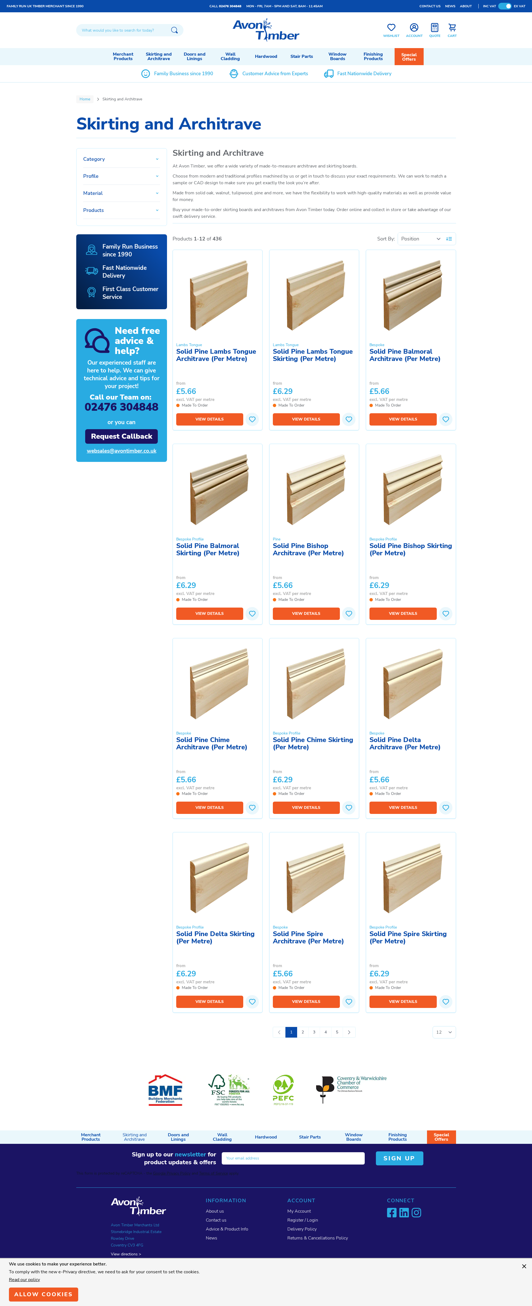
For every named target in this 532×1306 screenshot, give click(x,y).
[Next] (349, 1032)
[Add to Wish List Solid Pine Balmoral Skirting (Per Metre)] (252, 613)
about (466, 6)
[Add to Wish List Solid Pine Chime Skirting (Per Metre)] (349, 807)
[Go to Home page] (266, 30)
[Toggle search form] (174, 30)
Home (85, 99)
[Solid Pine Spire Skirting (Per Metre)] (410, 877)
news (450, 6)
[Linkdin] (404, 1212)
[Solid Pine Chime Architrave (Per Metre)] (217, 683)
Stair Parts (301, 56)
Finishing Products (373, 56)
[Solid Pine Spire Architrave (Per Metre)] (314, 877)
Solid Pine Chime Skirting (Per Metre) (313, 744)
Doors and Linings (195, 56)
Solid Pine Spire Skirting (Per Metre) (408, 938)
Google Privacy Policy (171, 1173)
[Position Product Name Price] (421, 239)
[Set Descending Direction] (449, 238)
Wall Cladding (230, 56)
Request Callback (121, 436)
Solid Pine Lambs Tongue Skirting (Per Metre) (313, 355)
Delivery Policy (302, 1229)
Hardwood (266, 56)
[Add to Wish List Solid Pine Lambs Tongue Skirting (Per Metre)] (349, 419)
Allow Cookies (43, 1294)
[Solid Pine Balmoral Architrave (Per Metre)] (410, 295)
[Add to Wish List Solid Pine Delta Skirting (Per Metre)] (252, 1002)
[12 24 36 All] (444, 1032)
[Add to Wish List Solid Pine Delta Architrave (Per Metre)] (445, 807)
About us (215, 1211)
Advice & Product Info (227, 1229)
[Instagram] (416, 1212)
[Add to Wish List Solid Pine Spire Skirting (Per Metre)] (445, 1002)
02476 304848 (230, 6)
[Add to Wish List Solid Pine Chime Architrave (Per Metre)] (252, 807)
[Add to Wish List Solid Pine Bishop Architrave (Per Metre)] (349, 613)
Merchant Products (123, 56)
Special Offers (409, 57)
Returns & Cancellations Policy (317, 1238)
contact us (430, 6)
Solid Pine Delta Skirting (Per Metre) (215, 938)
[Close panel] (524, 1266)
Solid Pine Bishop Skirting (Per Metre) (410, 550)
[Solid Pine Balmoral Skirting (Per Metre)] (217, 489)
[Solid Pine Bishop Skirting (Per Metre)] (410, 489)
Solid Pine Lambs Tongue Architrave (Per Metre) (216, 355)
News (211, 1238)
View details (209, 419)
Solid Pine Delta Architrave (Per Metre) (405, 744)
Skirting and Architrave (159, 56)
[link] (279, 1032)
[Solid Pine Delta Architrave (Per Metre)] (410, 683)
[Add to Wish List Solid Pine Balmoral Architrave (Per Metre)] (445, 419)
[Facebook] (392, 1212)
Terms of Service (213, 1173)
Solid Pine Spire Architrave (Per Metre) (308, 938)
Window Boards (337, 56)
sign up (399, 1158)
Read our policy (24, 1280)
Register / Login (302, 1220)
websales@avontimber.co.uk (121, 451)
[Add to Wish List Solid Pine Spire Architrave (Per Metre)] (349, 1002)
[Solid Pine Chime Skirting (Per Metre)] (314, 683)
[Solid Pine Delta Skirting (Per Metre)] (217, 877)
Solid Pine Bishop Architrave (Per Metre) (308, 550)
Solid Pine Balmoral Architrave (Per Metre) (405, 355)
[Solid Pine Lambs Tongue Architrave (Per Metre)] (217, 295)
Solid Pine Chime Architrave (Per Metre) (211, 744)
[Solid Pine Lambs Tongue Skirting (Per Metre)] (314, 295)
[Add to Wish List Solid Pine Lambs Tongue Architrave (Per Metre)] (252, 419)
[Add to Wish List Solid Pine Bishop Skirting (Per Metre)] (445, 613)
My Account (299, 1211)
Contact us (216, 1220)
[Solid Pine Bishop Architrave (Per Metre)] (314, 489)
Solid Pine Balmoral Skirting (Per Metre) (208, 550)
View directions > (126, 1254)
